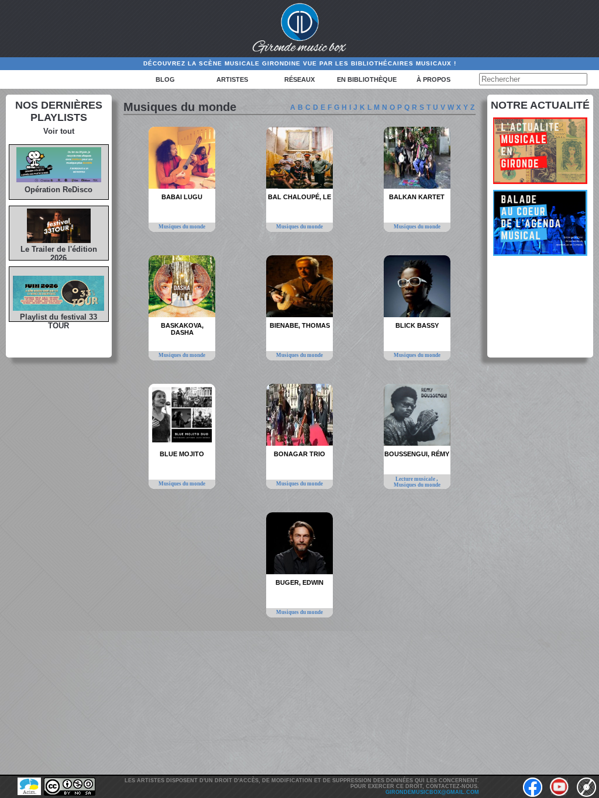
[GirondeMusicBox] (300, 28)
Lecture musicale (415, 479)
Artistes (232, 79)
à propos (433, 79)
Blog (165, 79)
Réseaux (299, 79)
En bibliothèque (367, 79)
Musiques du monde (182, 227)
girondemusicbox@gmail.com (432, 792)
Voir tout (58, 131)
